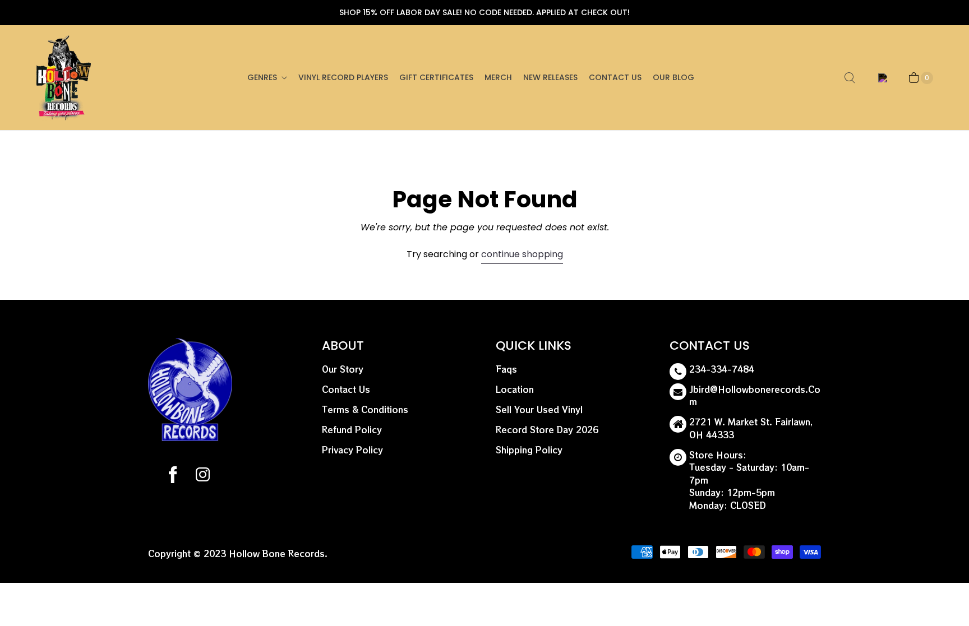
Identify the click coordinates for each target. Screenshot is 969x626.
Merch (498, 77)
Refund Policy (352, 429)
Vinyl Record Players (343, 77)
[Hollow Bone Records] (64, 77)
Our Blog (673, 77)
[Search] (849, 77)
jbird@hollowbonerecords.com (754, 395)
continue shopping (522, 254)
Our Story (342, 369)
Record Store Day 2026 (547, 429)
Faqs (506, 369)
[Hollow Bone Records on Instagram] (202, 476)
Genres (262, 77)
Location (515, 389)
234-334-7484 (721, 369)
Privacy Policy (352, 450)
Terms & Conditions (365, 409)
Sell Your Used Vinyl (539, 409)
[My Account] (880, 78)
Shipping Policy (529, 450)
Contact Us (615, 77)
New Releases (550, 77)
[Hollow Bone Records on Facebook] (172, 476)
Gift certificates (436, 77)
